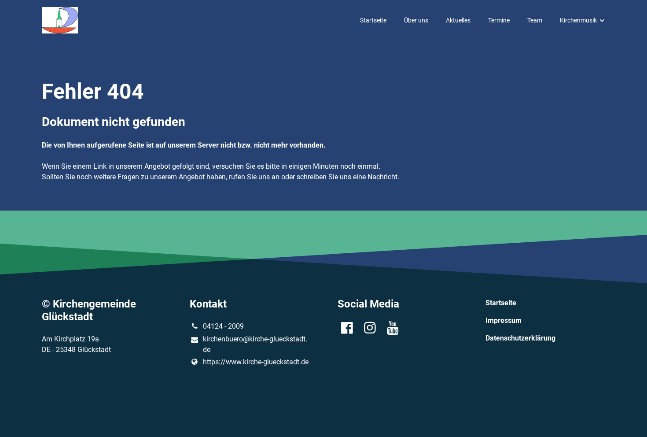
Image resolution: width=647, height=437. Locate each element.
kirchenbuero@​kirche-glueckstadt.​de (255, 344)
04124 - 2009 (223, 326)
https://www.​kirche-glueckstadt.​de (256, 362)
